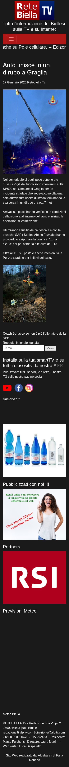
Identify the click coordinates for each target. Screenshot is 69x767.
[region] (34, 577)
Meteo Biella (11, 714)
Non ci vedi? (11, 399)
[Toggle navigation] (11, 39)
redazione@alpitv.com (18, 732)
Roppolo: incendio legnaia (21, 342)
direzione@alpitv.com (50, 732)
